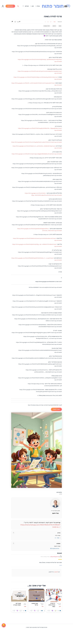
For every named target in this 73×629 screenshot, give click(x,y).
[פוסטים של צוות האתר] (25, 599)
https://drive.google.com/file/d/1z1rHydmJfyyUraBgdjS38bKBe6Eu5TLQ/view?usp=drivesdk (37, 154)
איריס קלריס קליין (54, 556)
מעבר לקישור (56, 409)
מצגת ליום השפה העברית (17, 604)
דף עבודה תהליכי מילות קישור (51, 605)
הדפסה (54, 25)
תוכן (33, 6)
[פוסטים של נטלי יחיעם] (42, 599)
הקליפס (27, 6)
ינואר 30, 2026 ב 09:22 (45, 556)
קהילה (38, 6)
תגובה (60, 565)
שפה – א (57, 538)
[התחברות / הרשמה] (2, 7)
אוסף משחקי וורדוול (35, 604)
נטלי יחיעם (55, 513)
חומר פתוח (53, 6)
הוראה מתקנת (54, 548)
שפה (54, 21)
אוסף (60, 25)
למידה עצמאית (47, 25)
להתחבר (56, 572)
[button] (18, 6)
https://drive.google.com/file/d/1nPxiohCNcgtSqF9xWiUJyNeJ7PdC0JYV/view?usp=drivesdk (36, 142)
